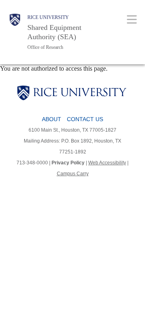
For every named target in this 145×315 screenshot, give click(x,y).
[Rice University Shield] (15, 32)
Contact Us (85, 119)
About (51, 119)
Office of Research (45, 47)
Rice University (48, 17)
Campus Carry (73, 173)
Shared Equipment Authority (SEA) (54, 32)
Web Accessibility (107, 163)
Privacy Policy (68, 163)
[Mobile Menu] (132, 19)
